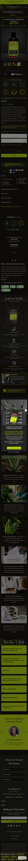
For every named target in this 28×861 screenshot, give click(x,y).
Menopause (13, 856)
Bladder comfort (20, 854)
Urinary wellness (5, 856)
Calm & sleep (11, 859)
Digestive (4, 859)
